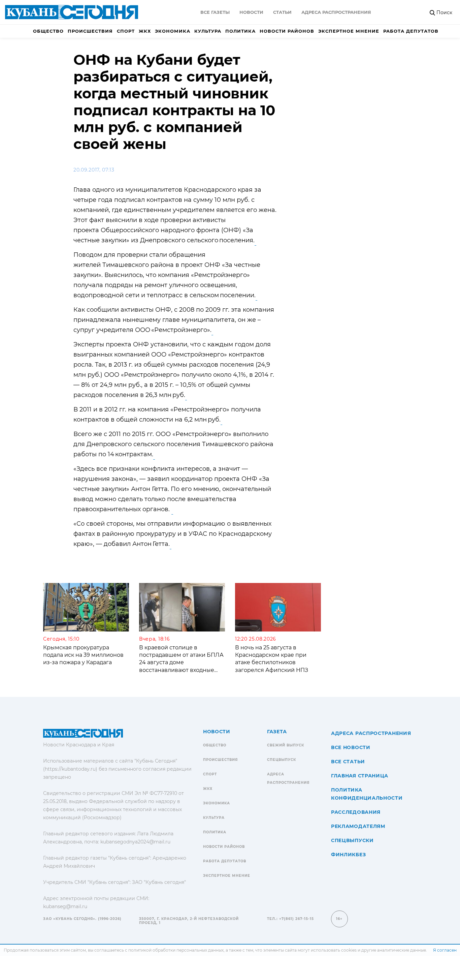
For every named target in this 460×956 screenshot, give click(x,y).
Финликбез (348, 855)
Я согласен (445, 950)
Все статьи (348, 762)
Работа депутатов (410, 31)
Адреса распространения (336, 12)
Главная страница (359, 776)
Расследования (356, 812)
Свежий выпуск (285, 745)
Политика (240, 31)
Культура (207, 31)
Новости (251, 12)
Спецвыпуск (281, 760)
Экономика (172, 31)
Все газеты (215, 12)
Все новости (350, 747)
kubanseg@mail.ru (65, 906)
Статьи (282, 12)
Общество (48, 31)
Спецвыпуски (352, 840)
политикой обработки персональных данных (176, 950)
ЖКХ (145, 31)
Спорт (126, 31)
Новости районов (287, 31)
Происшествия (90, 31)
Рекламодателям (358, 826)
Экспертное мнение (348, 31)
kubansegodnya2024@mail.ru (135, 842)
